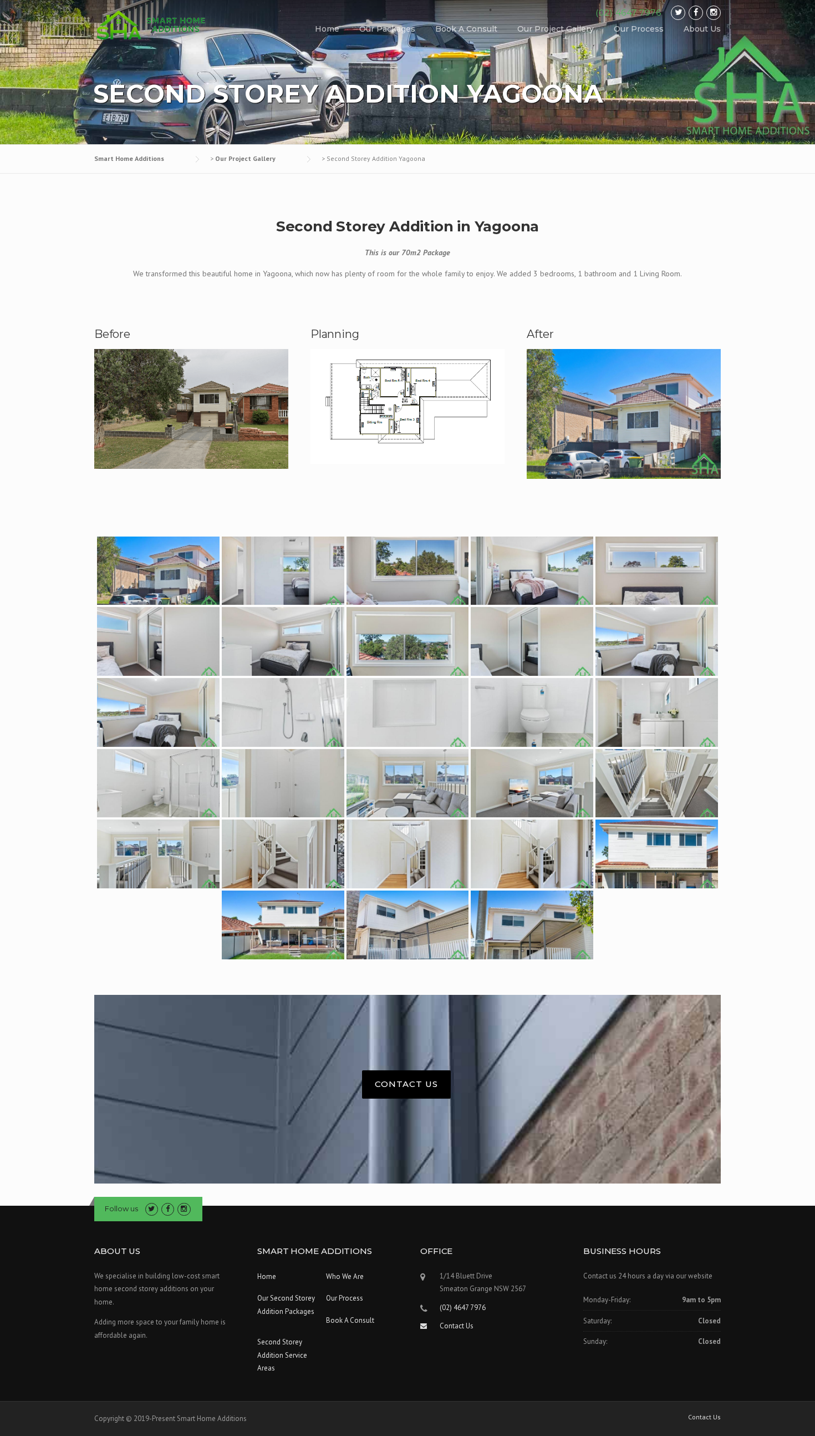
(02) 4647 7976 (628, 12)
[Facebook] (696, 12)
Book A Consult (466, 29)
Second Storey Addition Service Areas (282, 1355)
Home (327, 29)
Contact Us (406, 1084)
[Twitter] (678, 12)
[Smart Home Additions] (152, 25)
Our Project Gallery (555, 29)
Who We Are (345, 1276)
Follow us (121, 1208)
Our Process (639, 29)
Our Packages (387, 29)
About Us (702, 29)
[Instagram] (713, 12)
